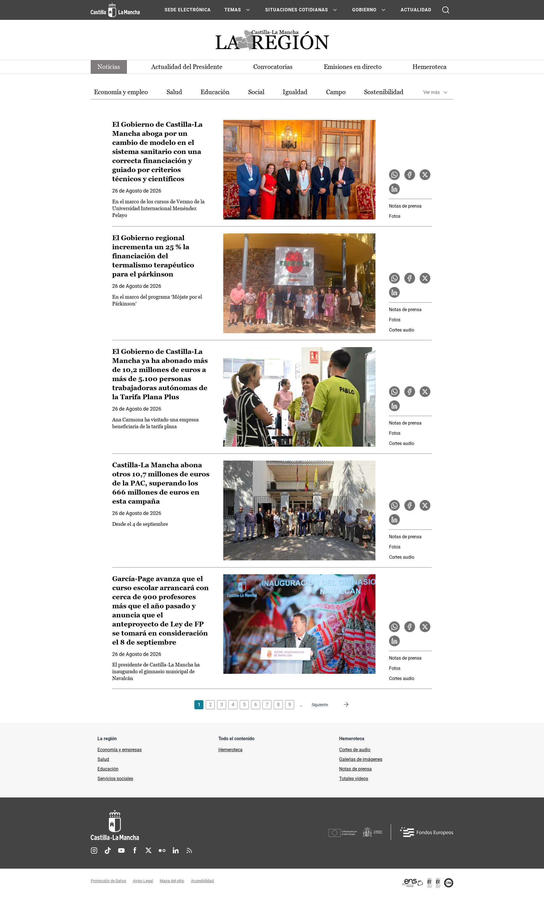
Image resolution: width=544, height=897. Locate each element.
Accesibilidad (202, 881)
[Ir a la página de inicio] (115, 10)
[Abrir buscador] (445, 10)
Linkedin (175, 850)
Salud (174, 92)
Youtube (121, 850)
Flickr (162, 850)
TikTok (107, 850)
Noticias (108, 66)
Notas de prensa (405, 206)
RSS (189, 850)
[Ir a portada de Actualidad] (272, 42)
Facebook (135, 850)
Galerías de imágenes (360, 759)
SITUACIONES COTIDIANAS (296, 9)
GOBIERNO (364, 9)
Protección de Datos (108, 881)
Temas (232, 9)
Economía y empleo (121, 92)
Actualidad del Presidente (186, 66)
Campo (336, 92)
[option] (121, 92)
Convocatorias (273, 66)
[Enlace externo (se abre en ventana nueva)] (427, 883)
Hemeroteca (430, 66)
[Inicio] (167, 825)
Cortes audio (401, 330)
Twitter (148, 850)
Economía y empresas (119, 749)
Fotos (394, 216)
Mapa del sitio (172, 881)
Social (256, 92)
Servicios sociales (115, 778)
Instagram (94, 850)
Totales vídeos (353, 778)
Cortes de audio (354, 749)
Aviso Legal (143, 881)
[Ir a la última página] (342, 704)
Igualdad (295, 92)
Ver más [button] (431, 92)
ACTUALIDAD (416, 9)
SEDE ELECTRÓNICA (188, 9)
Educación (215, 92)
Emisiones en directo (353, 66)
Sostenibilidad (383, 92)
